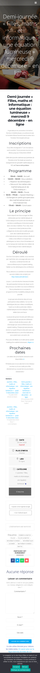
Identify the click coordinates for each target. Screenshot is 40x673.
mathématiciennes (24, 543)
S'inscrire (22, 453)
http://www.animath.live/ (20, 277)
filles (13, 538)
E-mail (20, 625)
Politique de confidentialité (20, 670)
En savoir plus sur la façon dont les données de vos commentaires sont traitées (21, 651)
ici (23, 359)
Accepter (16, 667)
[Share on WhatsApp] (22, 560)
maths (20, 546)
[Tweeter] (17, 560)
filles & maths (23, 538)
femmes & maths (25, 535)
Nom (20, 617)
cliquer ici (30, 342)
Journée (12, 543)
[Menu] (35, 3)
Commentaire (20, 591)
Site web (20, 633)
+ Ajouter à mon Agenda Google (20, 507)
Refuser (25, 667)
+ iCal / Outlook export (20, 513)
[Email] (27, 560)
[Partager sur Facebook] (13, 560)
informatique (28, 541)
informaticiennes (13, 541)
